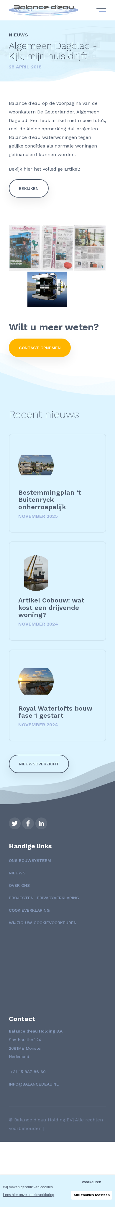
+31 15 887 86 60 (27, 1071)
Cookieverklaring (29, 910)
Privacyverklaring (58, 897)
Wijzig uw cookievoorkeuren (43, 922)
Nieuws (17, 873)
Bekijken (29, 188)
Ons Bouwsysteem (30, 860)
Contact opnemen (40, 347)
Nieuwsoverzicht (39, 764)
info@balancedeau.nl (34, 1084)
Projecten (21, 897)
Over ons (19, 885)
